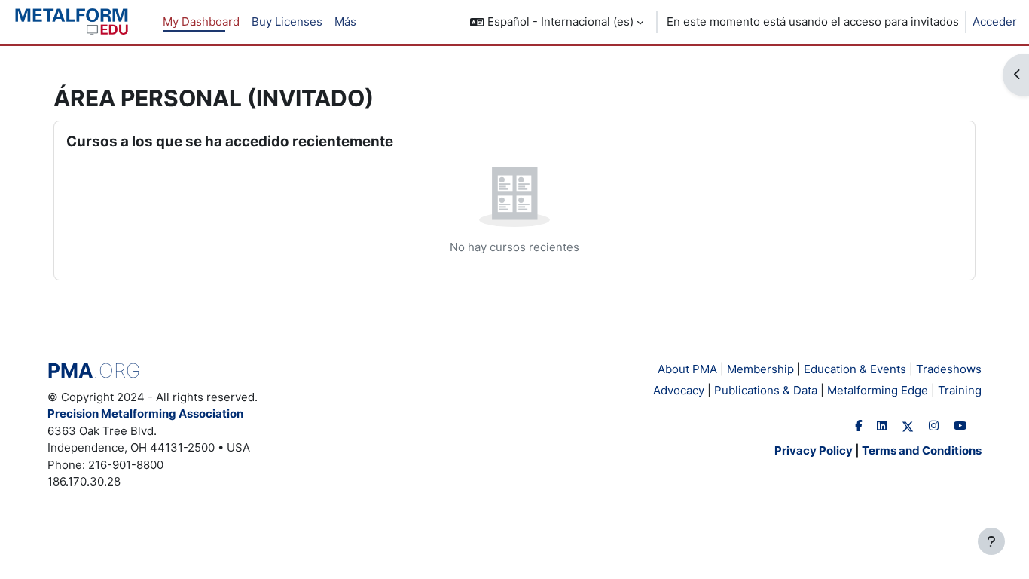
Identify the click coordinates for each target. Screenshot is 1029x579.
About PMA (687, 369)
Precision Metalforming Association (145, 413)
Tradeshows (949, 369)
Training (960, 390)
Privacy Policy (813, 450)
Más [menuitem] (345, 21)
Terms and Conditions (922, 450)
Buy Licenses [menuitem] (287, 21)
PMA (93, 370)
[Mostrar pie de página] (991, 541)
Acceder (995, 21)
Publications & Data (765, 390)
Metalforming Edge (877, 390)
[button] (556, 22)
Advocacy (678, 390)
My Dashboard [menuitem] (201, 21)
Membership (760, 369)
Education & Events (855, 369)
